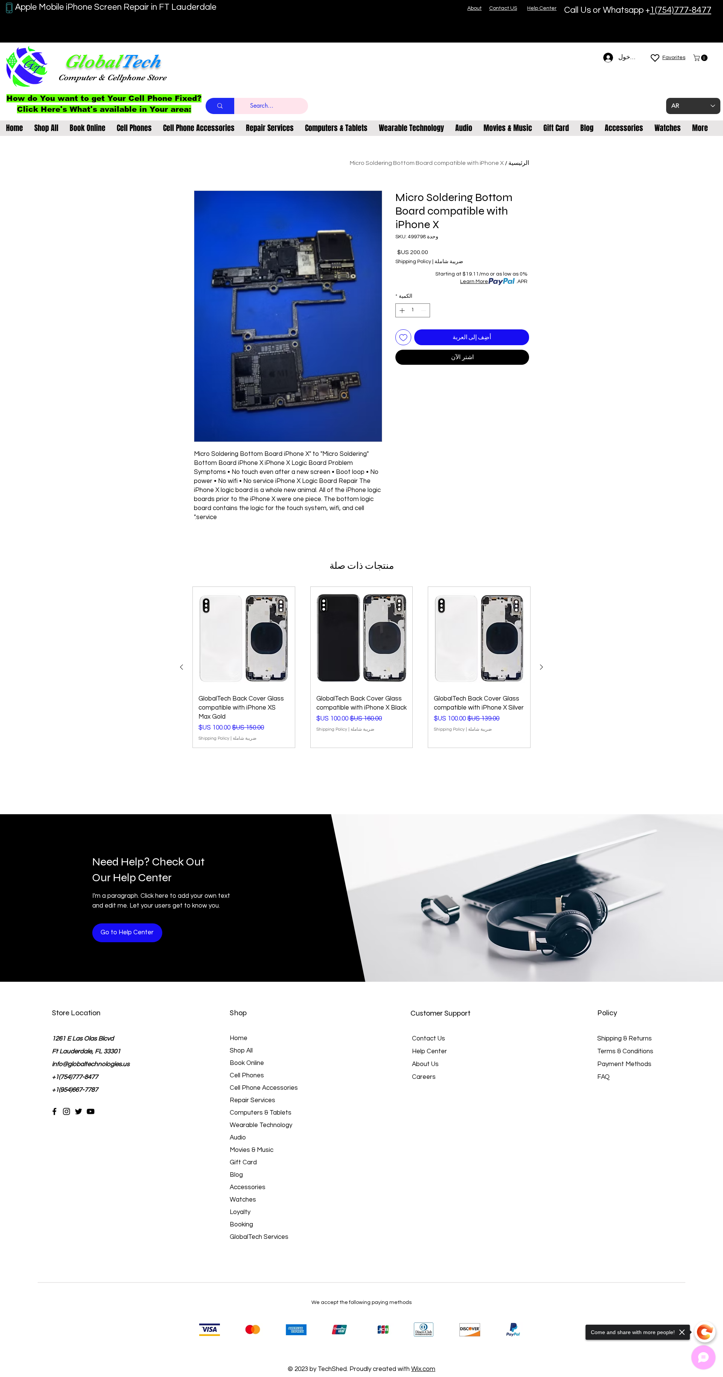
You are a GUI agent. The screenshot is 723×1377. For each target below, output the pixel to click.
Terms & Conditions (625, 1051)
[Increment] (401, 310)
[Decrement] (424, 310)
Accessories (247, 1187)
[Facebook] (54, 1111)
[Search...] (220, 106)
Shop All (241, 1050)
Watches (243, 1199)
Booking (241, 1224)
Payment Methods (625, 1064)
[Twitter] (78, 1111)
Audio (238, 1137)
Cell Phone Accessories (264, 1088)
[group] (361, 667)
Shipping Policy (413, 261)
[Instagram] (66, 1111)
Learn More (474, 281)
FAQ (603, 1077)
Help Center (429, 1051)
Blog (236, 1174)
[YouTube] (90, 1111)
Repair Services (252, 1100)
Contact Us (428, 1038)
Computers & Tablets (260, 1112)
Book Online (247, 1063)
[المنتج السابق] (541, 667)
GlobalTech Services (259, 1237)
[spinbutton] (412, 310)
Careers (424, 1077)
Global (92, 61)
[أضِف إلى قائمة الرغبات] (403, 337)
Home (238, 1038)
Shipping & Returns (624, 1038)
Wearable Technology (261, 1125)
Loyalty (240, 1212)
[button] (701, 58)
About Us (425, 1064)
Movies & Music (251, 1150)
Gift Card (243, 1162)
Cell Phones (247, 1075)
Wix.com (423, 1369)
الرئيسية (518, 163)
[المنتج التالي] (181, 667)
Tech (140, 61)
